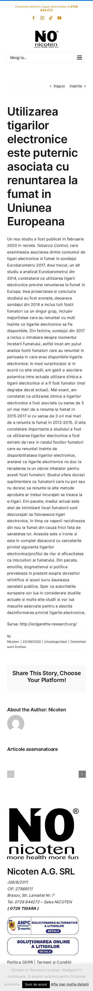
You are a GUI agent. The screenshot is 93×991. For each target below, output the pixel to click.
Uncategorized (55, 641)
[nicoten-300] (43, 810)
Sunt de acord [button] (36, 984)
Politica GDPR (20, 962)
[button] (10, 774)
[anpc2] (43, 939)
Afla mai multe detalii (70, 984)
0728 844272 (27, 902)
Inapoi (59, 86)
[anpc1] (43, 918)
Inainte (76, 86)
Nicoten (13, 641)
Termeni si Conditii (54, 962)
